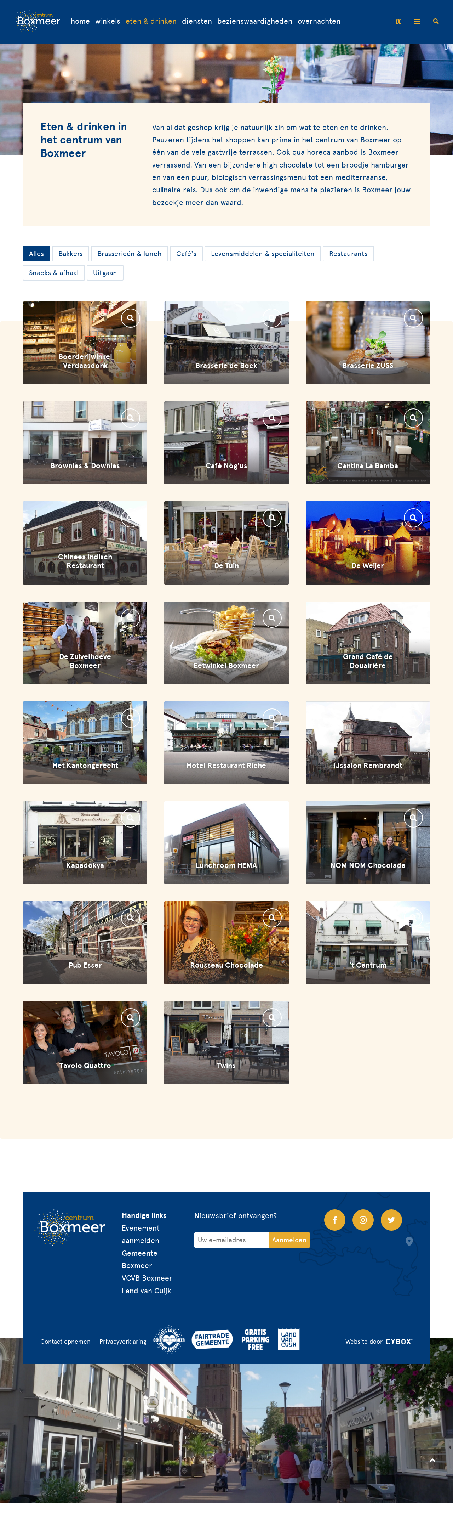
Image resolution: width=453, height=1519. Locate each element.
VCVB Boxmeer (147, 1278)
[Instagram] (363, 1220)
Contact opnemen (65, 1341)
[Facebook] (334, 1220)
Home (80, 21)
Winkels (107, 21)
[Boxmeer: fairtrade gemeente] (212, 1339)
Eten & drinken (151, 21)
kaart (400, 22)
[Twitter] (391, 1220)
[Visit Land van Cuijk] (289, 1339)
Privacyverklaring (123, 1341)
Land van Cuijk (146, 1290)
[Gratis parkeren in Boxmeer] (255, 1339)
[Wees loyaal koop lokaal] (169, 1339)
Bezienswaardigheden (254, 21)
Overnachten (319, 21)
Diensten (197, 21)
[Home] (37, 22)
